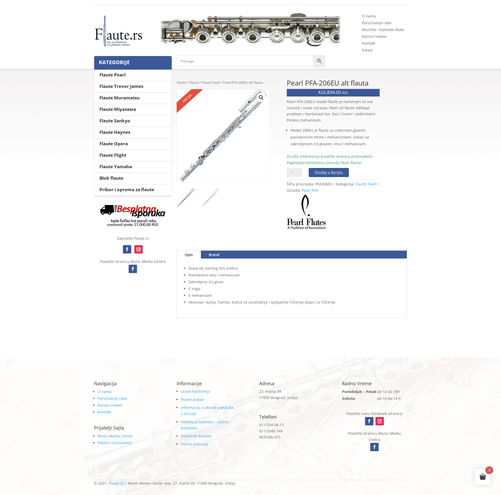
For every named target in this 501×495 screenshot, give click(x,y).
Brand (214, 254)
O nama (369, 16)
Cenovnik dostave (196, 435)
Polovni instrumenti (115, 442)
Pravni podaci (193, 399)
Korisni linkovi (374, 36)
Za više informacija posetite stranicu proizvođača (329, 156)
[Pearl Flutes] (306, 213)
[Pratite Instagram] (138, 249)
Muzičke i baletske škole (383, 29)
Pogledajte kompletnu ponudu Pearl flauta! (324, 162)
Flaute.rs (116, 483)
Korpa (367, 49)
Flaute (181, 82)
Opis (189, 254)
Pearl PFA (310, 190)
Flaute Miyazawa (117, 109)
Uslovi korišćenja (195, 391)
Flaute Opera (113, 144)
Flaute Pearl (211, 82)
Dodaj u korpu (329, 172)
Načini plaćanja (194, 444)
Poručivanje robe (376, 22)
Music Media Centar (115, 435)
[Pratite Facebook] (127, 249)
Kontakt (368, 43)
